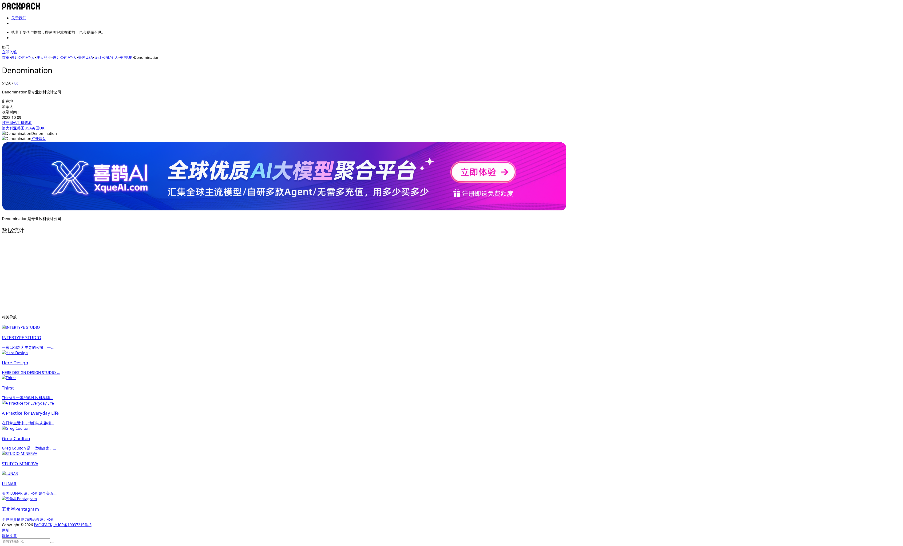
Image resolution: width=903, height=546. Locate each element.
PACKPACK (43, 524)
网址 (5, 535)
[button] (5, 530)
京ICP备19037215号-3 (72, 524)
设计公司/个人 (23, 57)
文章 (13, 535)
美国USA (85, 57)
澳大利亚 (43, 57)
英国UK (126, 57)
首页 (5, 57)
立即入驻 (9, 52)
